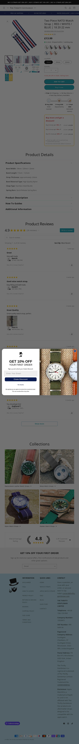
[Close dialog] (75, 351)
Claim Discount (21, 379)
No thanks (21, 384)
